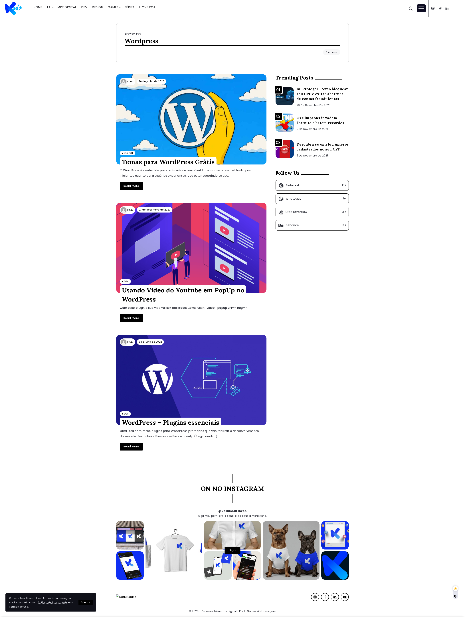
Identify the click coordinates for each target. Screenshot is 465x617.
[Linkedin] (447, 8)
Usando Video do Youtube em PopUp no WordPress (183, 294)
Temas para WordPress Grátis (168, 162)
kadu (130, 81)
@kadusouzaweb (232, 511)
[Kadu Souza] (14, 8)
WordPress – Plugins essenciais (170, 422)
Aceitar (85, 602)
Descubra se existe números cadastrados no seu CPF (323, 146)
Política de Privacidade (53, 602)
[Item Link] (191, 119)
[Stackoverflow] (312, 212)
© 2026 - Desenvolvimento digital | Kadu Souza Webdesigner (232, 611)
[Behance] (312, 225)
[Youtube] (345, 597)
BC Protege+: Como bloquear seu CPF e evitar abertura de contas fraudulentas (322, 94)
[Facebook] (440, 8)
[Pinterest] (312, 185)
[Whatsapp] (312, 199)
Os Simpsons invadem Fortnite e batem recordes (320, 120)
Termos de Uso (18, 606)
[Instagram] (433, 8)
